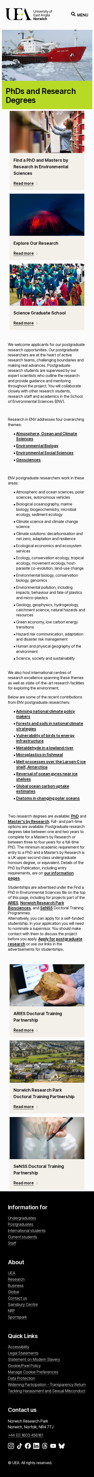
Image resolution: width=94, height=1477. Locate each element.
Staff (12, 1243)
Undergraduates (22, 1218)
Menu (82, 15)
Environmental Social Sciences (45, 452)
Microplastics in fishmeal (39, 754)
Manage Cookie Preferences (33, 1372)
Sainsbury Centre (23, 1304)
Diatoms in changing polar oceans (48, 798)
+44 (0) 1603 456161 (25, 1435)
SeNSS (46, 907)
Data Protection (21, 1378)
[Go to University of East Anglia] (29, 15)
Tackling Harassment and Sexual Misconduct (46, 1390)
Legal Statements (23, 1353)
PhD (75, 816)
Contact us (17, 1298)
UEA (11, 1272)
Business (16, 1285)
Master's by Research (28, 821)
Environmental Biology (37, 445)
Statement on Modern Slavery (34, 1359)
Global (13, 1291)
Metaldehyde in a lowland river (45, 747)
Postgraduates (20, 1224)
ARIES (13, 902)
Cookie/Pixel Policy (24, 1365)
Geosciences (28, 459)
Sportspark (17, 1317)
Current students (22, 1236)
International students (27, 1230)
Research (16, 1279)
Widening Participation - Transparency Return (47, 1384)
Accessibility (18, 1346)
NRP (11, 1310)
